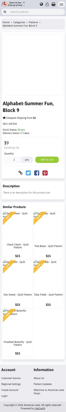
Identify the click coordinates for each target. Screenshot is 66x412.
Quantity (9, 153)
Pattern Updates (43, 384)
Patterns (33, 22)
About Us (39, 378)
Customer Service (11, 378)
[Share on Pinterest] (45, 172)
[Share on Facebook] (36, 172)
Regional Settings (11, 384)
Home (6, 22)
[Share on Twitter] (28, 172)
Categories (19, 22)
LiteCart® (40, 408)
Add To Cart (47, 159)
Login (4, 395)
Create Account (9, 389)
